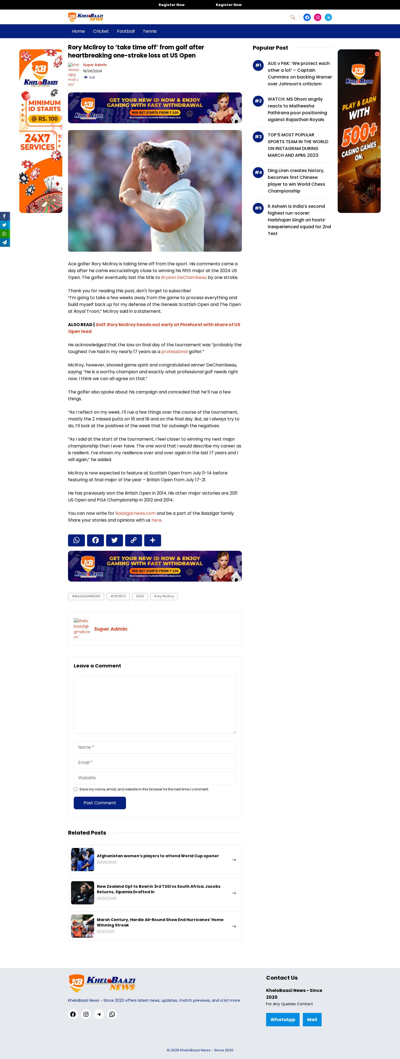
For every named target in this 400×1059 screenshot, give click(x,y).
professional (175, 351)
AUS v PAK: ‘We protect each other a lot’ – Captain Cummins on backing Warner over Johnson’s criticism (300, 73)
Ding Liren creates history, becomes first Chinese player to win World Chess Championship (296, 180)
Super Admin (95, 64)
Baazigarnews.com (135, 513)
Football (126, 31)
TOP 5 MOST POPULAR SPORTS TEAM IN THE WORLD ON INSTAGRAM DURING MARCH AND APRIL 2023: (298, 145)
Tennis (150, 31)
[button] (295, 17)
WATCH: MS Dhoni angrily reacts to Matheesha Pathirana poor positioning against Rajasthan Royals (297, 109)
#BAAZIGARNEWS (86, 596)
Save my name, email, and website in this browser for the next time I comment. (144, 789)
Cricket (101, 31)
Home (78, 31)
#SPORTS (118, 596)
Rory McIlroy (164, 596)
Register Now (171, 4)
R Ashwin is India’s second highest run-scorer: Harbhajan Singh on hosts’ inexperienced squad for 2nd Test (299, 220)
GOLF (140, 596)
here (157, 520)
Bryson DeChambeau (184, 277)
